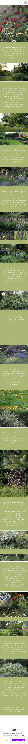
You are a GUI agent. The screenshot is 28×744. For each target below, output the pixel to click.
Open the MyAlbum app (18, 740)
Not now (6, 740)
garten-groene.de (16, 711)
